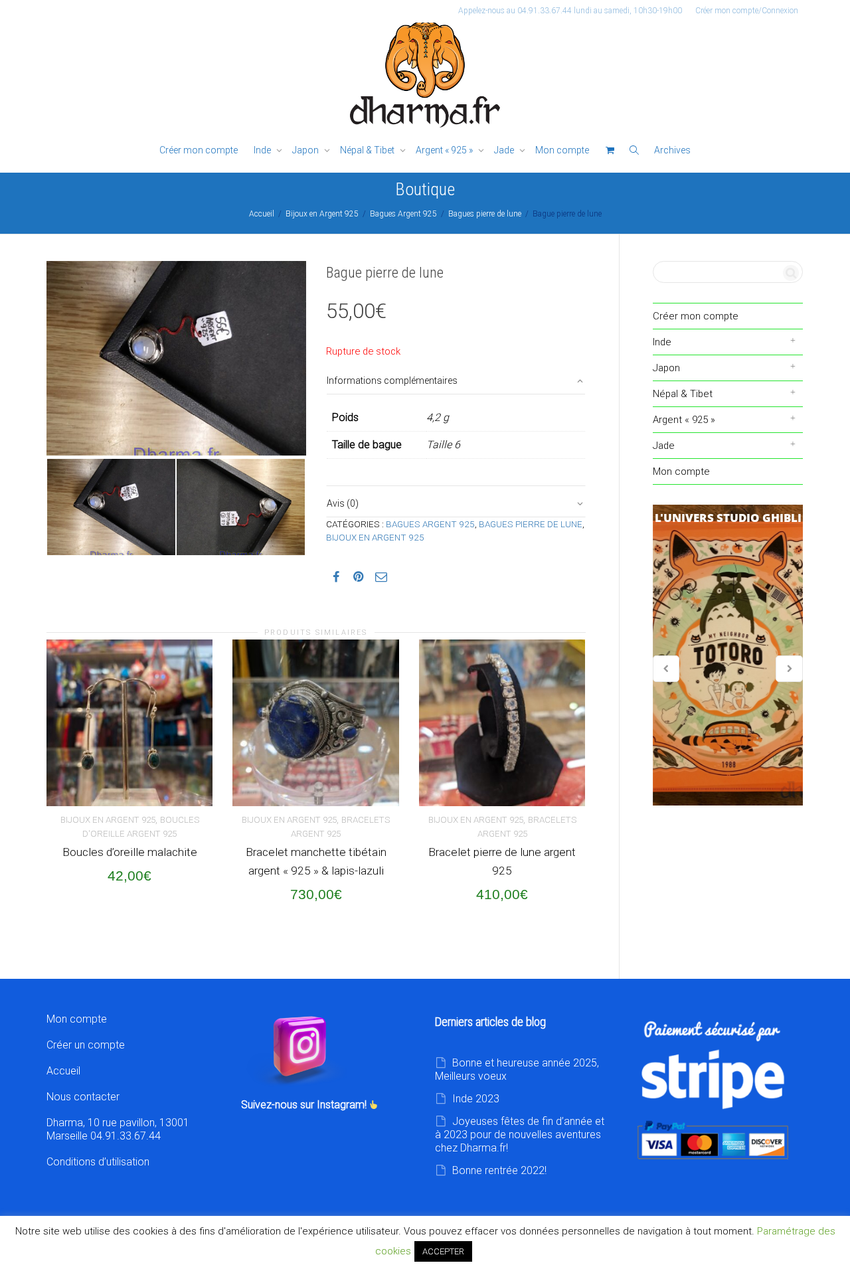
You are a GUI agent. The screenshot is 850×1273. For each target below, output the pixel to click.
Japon (306, 150)
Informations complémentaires (392, 380)
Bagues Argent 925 (403, 213)
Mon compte (562, 150)
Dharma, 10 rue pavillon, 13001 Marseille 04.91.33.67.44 (117, 1129)
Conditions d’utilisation (97, 1161)
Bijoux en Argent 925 (322, 213)
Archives (672, 150)
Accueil (261, 213)
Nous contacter (83, 1096)
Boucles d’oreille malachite (129, 852)
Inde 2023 (475, 1098)
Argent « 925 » (445, 150)
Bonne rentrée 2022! (499, 1170)
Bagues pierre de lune (484, 213)
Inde (263, 150)
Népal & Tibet (368, 150)
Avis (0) (343, 503)
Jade (505, 150)
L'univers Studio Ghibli (728, 655)
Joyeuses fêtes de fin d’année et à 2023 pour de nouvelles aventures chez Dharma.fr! (519, 1134)
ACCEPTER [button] (443, 1251)
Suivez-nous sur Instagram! (305, 1104)
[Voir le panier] (609, 150)
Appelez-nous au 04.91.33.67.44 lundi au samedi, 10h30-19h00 (570, 10)
